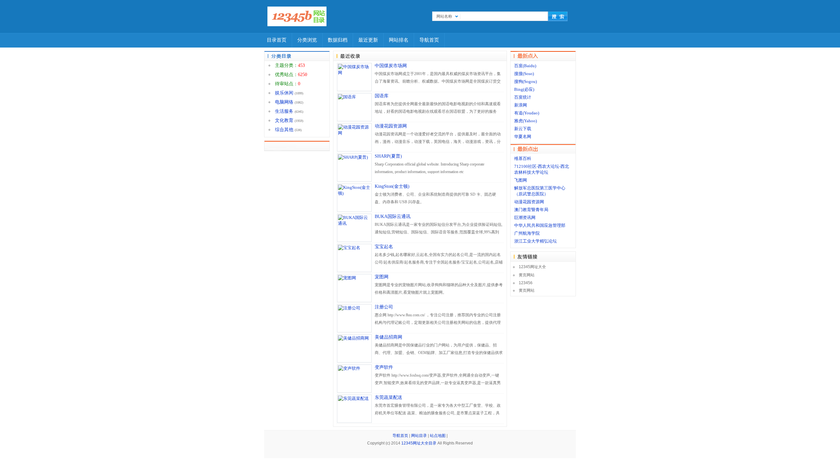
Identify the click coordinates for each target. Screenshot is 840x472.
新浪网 (520, 105)
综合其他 (284, 129)
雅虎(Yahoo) (525, 120)
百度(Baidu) (525, 65)
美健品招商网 (388, 337)
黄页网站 (527, 275)
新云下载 (522, 128)
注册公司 (384, 307)
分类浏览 (307, 40)
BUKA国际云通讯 (392, 216)
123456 (526, 283)
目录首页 (276, 40)
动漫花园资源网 (391, 126)
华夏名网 (522, 136)
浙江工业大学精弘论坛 (535, 241)
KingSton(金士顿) (392, 186)
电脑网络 (284, 102)
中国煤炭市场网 (391, 65)
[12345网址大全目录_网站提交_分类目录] (297, 16)
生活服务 (284, 111)
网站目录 (419, 435)
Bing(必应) (524, 89)
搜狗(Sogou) (525, 81)
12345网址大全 (532, 267)
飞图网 (520, 180)
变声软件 (384, 367)
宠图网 (381, 276)
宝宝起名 (384, 246)
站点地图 (438, 435)
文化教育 (284, 120)
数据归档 (337, 40)
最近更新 (368, 40)
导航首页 (429, 40)
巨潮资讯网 (525, 217)
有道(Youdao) (526, 112)
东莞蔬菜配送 (388, 397)
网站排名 (399, 40)
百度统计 (522, 97)
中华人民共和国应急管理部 (539, 225)
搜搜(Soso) (524, 73)
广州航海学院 (527, 233)
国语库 (381, 95)
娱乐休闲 (284, 92)
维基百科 (522, 158)
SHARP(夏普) (388, 156)
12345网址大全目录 (418, 443)
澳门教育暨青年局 (531, 209)
